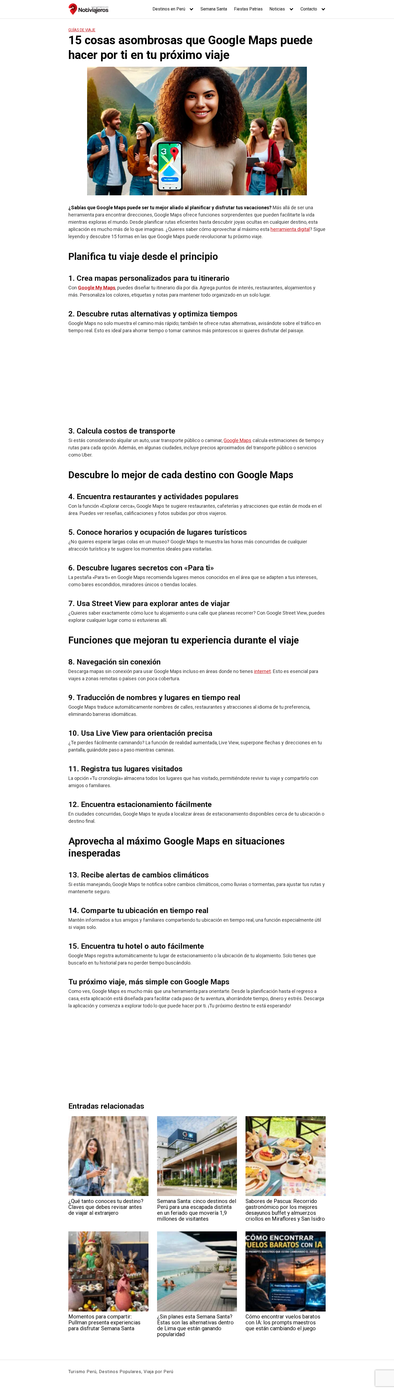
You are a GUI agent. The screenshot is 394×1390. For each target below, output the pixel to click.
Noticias (277, 9)
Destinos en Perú (169, 9)
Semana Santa (213, 9)
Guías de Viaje (81, 30)
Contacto (308, 9)
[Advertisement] (197, 378)
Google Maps (237, 440)
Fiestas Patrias (248, 9)
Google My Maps (96, 287)
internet (262, 671)
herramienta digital (290, 229)
